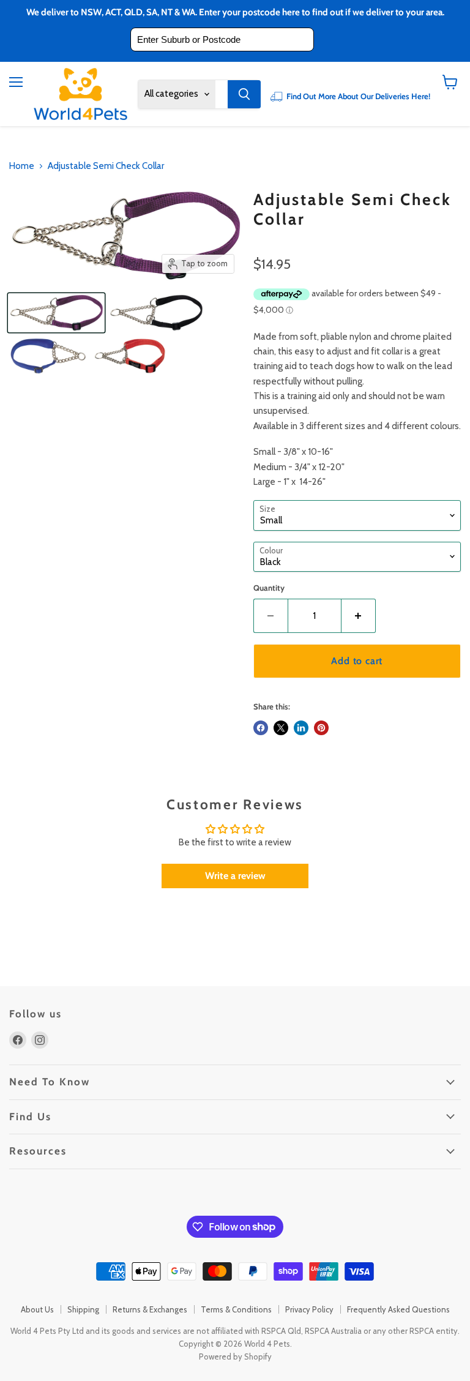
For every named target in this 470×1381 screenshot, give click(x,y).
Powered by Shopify (235, 1356)
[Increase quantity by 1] (358, 616)
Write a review (235, 875)
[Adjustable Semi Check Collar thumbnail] (56, 312)
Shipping (83, 1309)
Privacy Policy (309, 1309)
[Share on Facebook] (260, 727)
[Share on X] (281, 727)
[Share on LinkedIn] (301, 727)
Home (21, 166)
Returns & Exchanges (150, 1309)
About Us (37, 1309)
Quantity (269, 588)
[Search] (244, 94)
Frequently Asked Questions (398, 1309)
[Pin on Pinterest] (321, 727)
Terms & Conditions (236, 1309)
